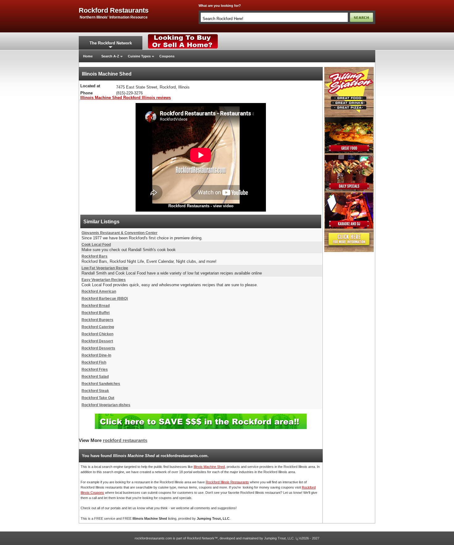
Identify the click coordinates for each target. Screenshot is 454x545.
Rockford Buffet (96, 313)
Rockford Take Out (98, 398)
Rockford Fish (94, 362)
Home (88, 56)
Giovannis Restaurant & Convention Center (120, 233)
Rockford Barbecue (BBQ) (105, 298)
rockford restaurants (114, 10)
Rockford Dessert (97, 341)
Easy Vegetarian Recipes (104, 280)
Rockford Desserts (98, 348)
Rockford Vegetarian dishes (106, 405)
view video (223, 206)
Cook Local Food (96, 244)
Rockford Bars (94, 256)
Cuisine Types (139, 56)
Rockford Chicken (97, 334)
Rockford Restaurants (188, 206)
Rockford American (99, 291)
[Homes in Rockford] (183, 35)
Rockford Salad (95, 376)
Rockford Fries (95, 369)
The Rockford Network (111, 43)
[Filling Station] (349, 69)
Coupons (166, 56)
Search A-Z (110, 56)
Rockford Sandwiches (101, 384)
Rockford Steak (95, 391)
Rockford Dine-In (96, 355)
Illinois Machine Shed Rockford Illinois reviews (125, 97)
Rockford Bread (96, 305)
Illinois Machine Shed (209, 467)
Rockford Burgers (97, 320)
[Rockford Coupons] (201, 416)
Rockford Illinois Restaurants (227, 482)
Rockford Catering (98, 327)
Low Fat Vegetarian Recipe (105, 268)
